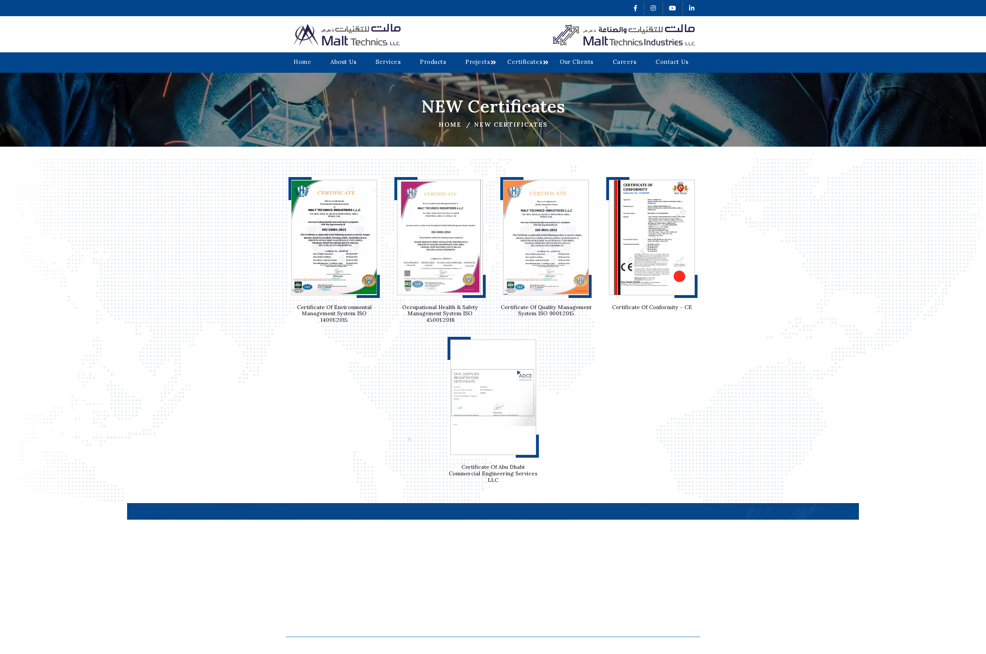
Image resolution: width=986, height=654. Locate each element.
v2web (606, 645)
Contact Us (672, 61)
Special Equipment (634, 585)
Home (302, 61)
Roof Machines (629, 556)
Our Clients (577, 61)
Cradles (618, 576)
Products (433, 61)
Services (388, 61)
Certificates (524, 61)
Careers (625, 61)
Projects (477, 61)
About (474, 556)
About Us (343, 61)
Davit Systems (628, 566)
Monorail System (632, 546)
